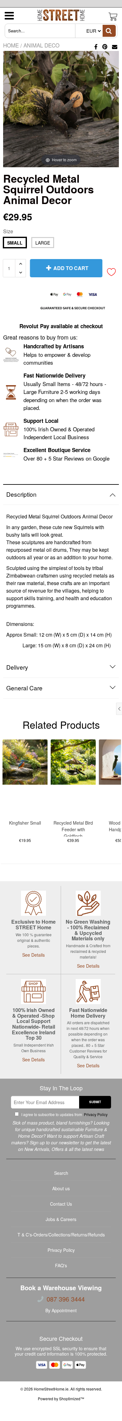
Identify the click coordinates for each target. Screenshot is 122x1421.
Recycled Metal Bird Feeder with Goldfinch (73, 828)
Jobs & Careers (61, 1219)
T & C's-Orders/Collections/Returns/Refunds (61, 1234)
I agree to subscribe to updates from (64, 1114)
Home (11, 45)
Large (42, 243)
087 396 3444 (66, 1299)
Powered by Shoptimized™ (61, 1398)
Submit (95, 1102)
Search (61, 1173)
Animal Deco (41, 45)
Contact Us (61, 1204)
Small (15, 243)
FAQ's (61, 1265)
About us (61, 1188)
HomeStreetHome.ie (51, 1388)
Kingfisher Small (25, 823)
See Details (33, 955)
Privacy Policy (95, 1114)
